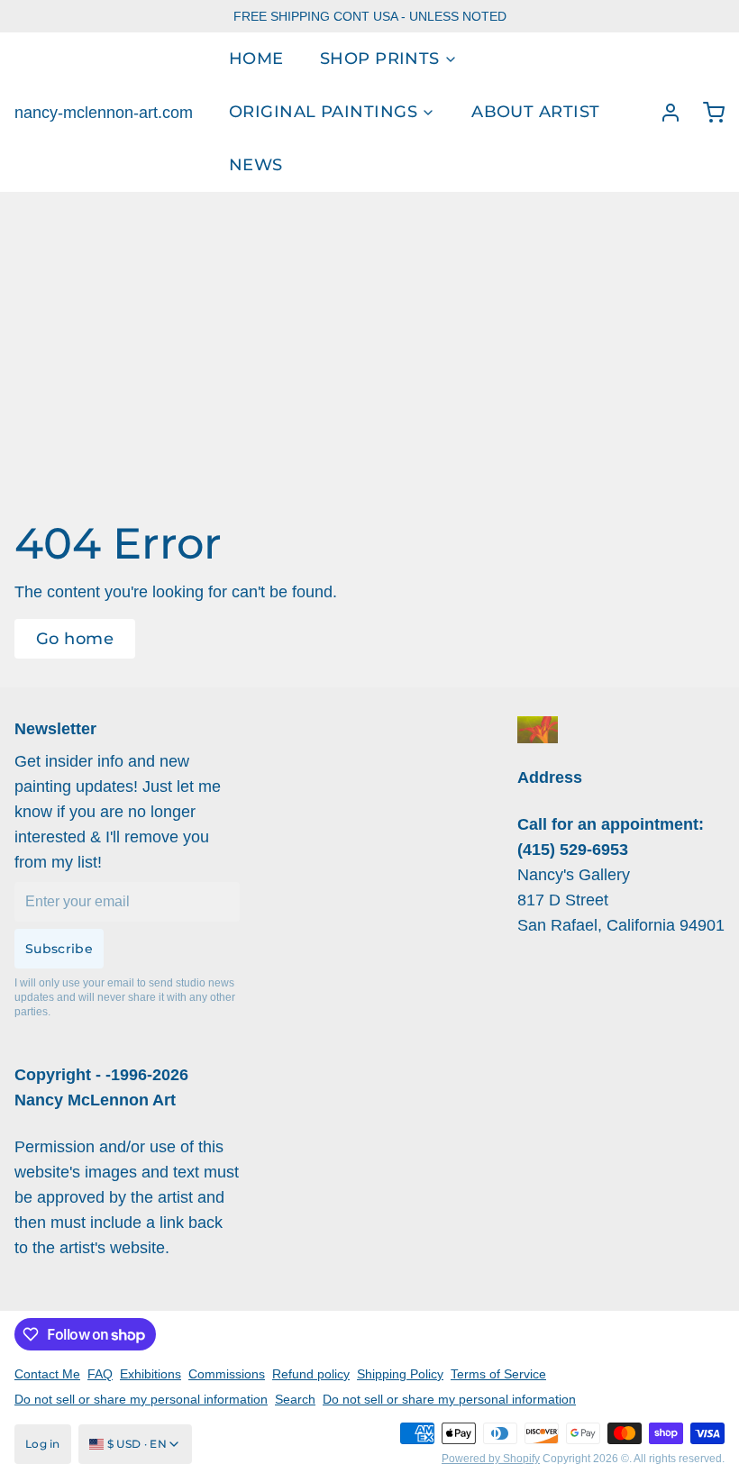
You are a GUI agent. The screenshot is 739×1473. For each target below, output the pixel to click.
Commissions (226, 1374)
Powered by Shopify (491, 1458)
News (256, 165)
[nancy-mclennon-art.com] (537, 729)
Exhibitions (150, 1374)
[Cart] (707, 112)
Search (295, 1399)
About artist (535, 112)
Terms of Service (498, 1374)
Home (256, 58)
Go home (75, 639)
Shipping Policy (400, 1374)
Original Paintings (323, 112)
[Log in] (663, 112)
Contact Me (47, 1374)
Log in (42, 1443)
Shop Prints (380, 58)
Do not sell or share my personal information (141, 1399)
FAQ (100, 1374)
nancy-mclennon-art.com (103, 113)
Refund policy (311, 1374)
